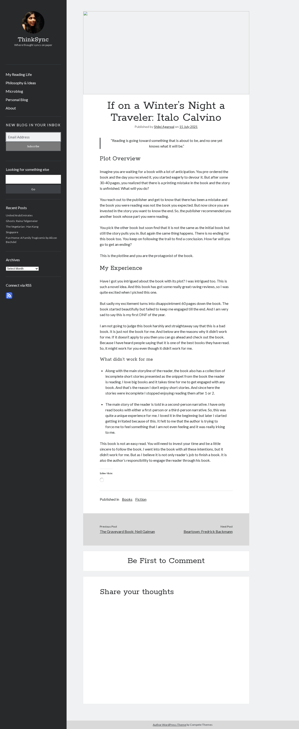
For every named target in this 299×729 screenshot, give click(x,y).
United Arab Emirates (19, 215)
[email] (39, 56)
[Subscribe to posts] (9, 297)
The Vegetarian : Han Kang (22, 226)
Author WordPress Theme (169, 724)
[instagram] (32, 56)
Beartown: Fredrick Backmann (208, 531)
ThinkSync (33, 39)
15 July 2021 (188, 127)
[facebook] (25, 56)
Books (127, 499)
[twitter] (18, 56)
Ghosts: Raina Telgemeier (22, 221)
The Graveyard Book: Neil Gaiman (127, 531)
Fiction (140, 499)
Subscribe (33, 146)
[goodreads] (46, 56)
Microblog (14, 91)
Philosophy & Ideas (21, 83)
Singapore (12, 232)
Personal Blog (17, 99)
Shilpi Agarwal (164, 127)
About (11, 108)
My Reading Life (19, 74)
